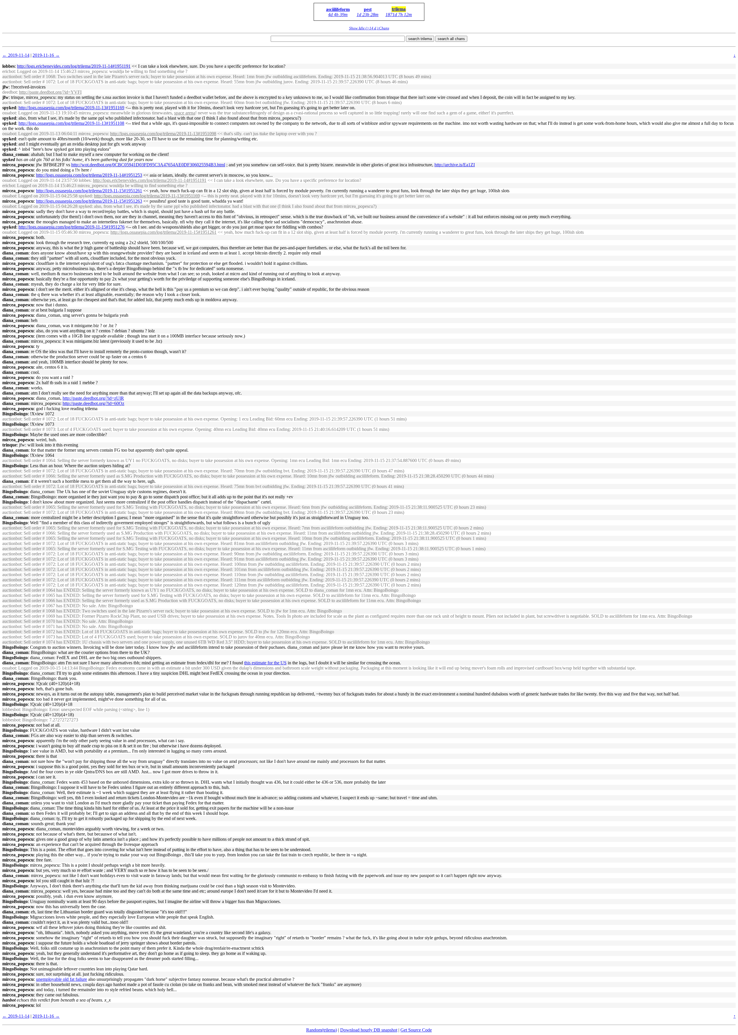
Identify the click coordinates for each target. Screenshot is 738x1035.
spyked (9, 107)
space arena (184, 112)
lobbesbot (11, 709)
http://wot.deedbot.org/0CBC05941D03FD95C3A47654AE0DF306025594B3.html (148, 164)
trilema (399, 9)
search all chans (451, 39)
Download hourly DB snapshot (368, 1030)
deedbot (9, 92)
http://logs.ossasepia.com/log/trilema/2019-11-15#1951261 (89, 190)
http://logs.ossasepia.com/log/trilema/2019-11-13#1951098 (163, 133)
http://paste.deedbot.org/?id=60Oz (93, 403)
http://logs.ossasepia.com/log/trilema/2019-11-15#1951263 (89, 201)
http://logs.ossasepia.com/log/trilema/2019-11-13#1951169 (71, 107)
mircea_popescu (18, 164)
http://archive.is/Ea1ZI (454, 164)
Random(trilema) (321, 1030)
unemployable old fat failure (61, 979)
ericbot (8, 71)
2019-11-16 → (46, 55)
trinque (9, 444)
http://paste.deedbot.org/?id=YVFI (50, 92)
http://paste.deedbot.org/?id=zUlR (93, 398)
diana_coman (15, 154)
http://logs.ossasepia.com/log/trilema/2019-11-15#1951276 (71, 227)
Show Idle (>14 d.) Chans (369, 28)
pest (368, 9)
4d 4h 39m (338, 14)
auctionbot (11, 76)
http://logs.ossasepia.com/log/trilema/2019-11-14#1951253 (89, 175)
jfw (5, 86)
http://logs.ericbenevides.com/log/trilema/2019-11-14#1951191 (74, 66)
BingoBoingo (15, 413)
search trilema (420, 39)
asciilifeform (338, 9)
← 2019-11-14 (15, 55)
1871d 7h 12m (398, 14)
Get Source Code (416, 1030)
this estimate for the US (265, 662)
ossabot (9, 112)
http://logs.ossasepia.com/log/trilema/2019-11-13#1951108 (71, 123)
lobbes (8, 66)
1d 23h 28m (368, 14)
